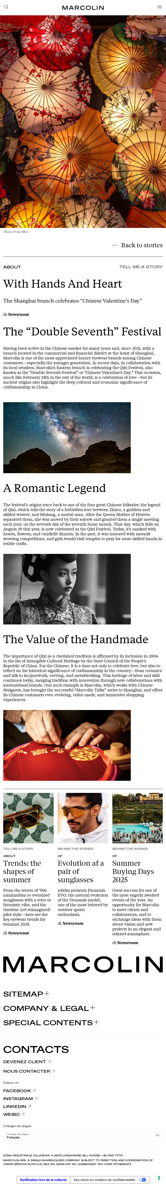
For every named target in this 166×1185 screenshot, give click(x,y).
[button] (7, 8)
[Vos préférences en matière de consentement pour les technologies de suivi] (159, 1178)
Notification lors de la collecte (43, 1180)
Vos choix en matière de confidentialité (104, 1180)
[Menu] (158, 8)
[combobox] (83, 1136)
